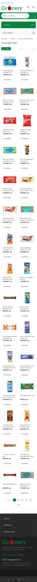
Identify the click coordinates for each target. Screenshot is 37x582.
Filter (7, 49)
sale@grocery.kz (14, 560)
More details (7, 79)
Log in (3, 2)
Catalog (7, 25)
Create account (10, 2)
